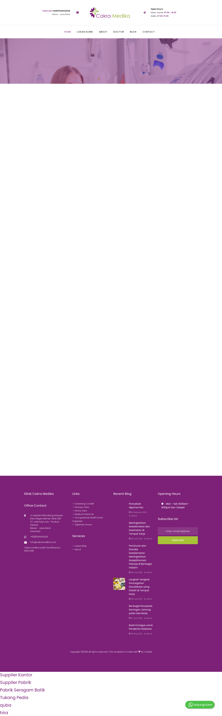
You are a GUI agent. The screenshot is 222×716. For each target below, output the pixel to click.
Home (67, 31)
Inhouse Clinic (82, 507)
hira (4, 713)
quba (5, 705)
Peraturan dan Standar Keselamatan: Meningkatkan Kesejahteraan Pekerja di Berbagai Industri (140, 556)
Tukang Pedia (14, 698)
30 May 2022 (136, 633)
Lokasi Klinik (85, 31)
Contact (149, 31)
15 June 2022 (136, 618)
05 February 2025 (138, 512)
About (103, 31)
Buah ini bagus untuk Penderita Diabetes (141, 627)
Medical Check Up (84, 514)
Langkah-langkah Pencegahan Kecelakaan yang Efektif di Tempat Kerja (139, 587)
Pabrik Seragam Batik (22, 690)
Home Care (81, 510)
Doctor (118, 31)
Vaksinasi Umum (83, 524)
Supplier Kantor (16, 675)
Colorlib (148, 651)
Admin (134, 515)
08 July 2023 (136, 538)
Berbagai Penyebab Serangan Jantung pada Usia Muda (140, 609)
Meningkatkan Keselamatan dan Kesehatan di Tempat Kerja (139, 528)
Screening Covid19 (84, 503)
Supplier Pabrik (15, 682)
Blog (133, 31)
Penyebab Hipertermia (136, 505)
